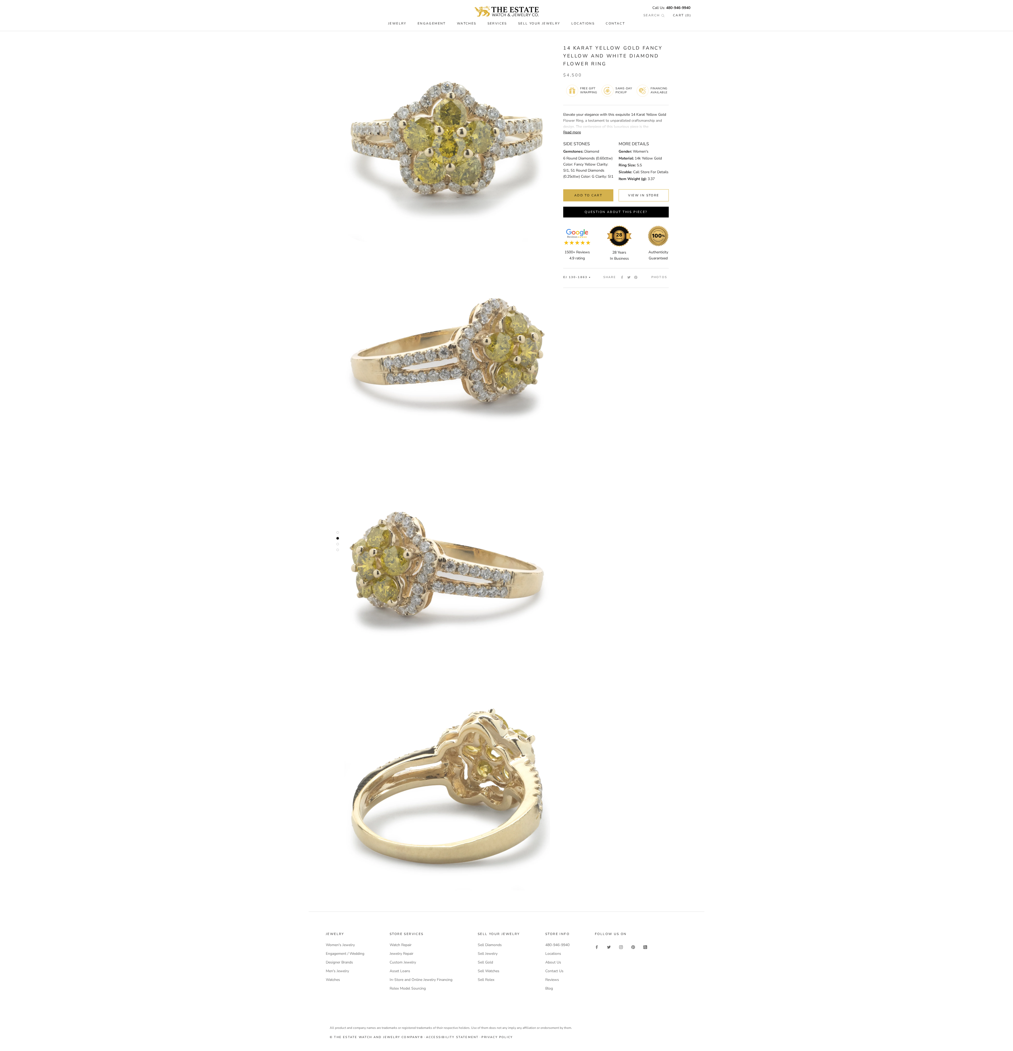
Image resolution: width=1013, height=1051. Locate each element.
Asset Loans (400, 970)
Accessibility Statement (452, 1037)
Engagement (432, 23)
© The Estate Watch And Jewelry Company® (376, 1037)
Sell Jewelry (488, 953)
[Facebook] (622, 277)
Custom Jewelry (403, 962)
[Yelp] (645, 947)
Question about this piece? (616, 212)
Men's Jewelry (337, 970)
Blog (549, 988)
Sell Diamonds (490, 944)
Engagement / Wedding (345, 953)
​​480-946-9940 (678, 7)
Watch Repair (401, 944)
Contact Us (554, 970)
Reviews (552, 979)
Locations (583, 23)
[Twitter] (628, 277)
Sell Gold (485, 962)
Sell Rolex (486, 979)
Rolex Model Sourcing (408, 988)
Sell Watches (488, 970)
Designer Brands (339, 962)
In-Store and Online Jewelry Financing (421, 979)
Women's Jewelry (340, 944)
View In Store (643, 195)
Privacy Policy (497, 1037)
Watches (333, 979)
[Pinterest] (635, 277)
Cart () (682, 15)
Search (652, 15)
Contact (615, 23)
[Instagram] (621, 947)
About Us (553, 962)
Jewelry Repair (401, 953)
